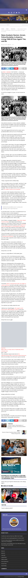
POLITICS (3, 348)
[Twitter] (16, 12)
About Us (3, 551)
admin (10, 44)
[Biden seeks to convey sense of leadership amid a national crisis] (14, 346)
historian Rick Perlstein (7, 236)
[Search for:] (14, 24)
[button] (26, 10)
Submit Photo (4, 557)
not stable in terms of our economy (12, 189)
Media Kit (3, 553)
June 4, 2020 (4, 44)
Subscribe (3, 555)
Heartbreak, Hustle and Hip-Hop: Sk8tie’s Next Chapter (12, 536)
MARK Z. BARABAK (7, 72)
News (7, 28)
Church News (4, 565)
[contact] (9, 12)
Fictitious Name (4, 559)
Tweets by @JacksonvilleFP (7, 508)
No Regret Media (21, 576)
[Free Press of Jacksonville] (14, 19)
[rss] (19, 12)
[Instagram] (11, 12)
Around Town (4, 563)
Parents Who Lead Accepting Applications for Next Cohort (12, 538)
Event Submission (4, 561)
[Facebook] (14, 12)
